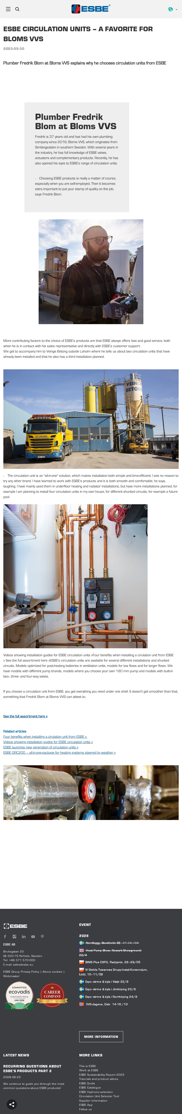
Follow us (85, 1109)
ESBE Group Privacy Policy (21, 972)
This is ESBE (87, 1066)
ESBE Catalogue (90, 1088)
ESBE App (86, 1105)
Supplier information (93, 1101)
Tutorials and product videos (98, 1079)
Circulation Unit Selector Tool (99, 1096)
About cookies (52, 972)
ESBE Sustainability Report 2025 (102, 1075)
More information (101, 1037)
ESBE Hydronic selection (96, 1092)
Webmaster (11, 976)
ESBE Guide (87, 1083)
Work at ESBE (89, 1070)
